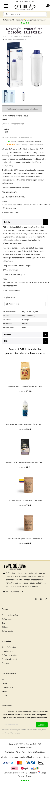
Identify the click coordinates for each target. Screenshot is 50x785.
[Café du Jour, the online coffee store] (25, 6)
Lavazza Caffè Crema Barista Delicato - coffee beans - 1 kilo (25, 462)
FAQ (3, 679)
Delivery (5, 683)
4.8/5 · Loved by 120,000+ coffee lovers (25, 144)
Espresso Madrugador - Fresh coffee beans (25, 538)
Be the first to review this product (15, 115)
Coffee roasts (7, 631)
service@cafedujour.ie (14, 591)
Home (4, 36)
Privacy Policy (41, 729)
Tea (3, 623)
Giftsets (5, 627)
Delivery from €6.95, (26, 141)
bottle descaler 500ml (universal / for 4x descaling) (25, 424)
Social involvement (9, 659)
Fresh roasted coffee (10, 615)
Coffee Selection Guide (26, 1)
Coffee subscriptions (10, 655)
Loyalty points (7, 651)
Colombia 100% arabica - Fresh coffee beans (25, 500)
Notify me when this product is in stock (22, 109)
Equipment (14, 36)
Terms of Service (10, 733)
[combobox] (25, 14)
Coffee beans (7, 619)
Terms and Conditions (36, 751)
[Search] (7, 14)
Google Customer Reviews (37, 19)
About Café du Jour (9, 647)
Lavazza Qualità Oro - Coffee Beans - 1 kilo (25, 386)
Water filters (26, 36)
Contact (5, 695)
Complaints (9, 751)
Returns (5, 691)
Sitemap (5, 663)
